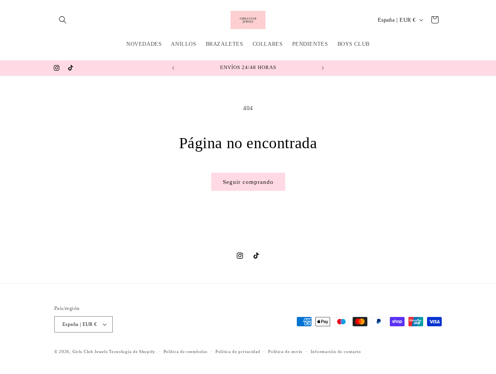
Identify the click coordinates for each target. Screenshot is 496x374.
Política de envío (285, 351)
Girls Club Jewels (90, 351)
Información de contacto (336, 351)
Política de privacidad (237, 351)
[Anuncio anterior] (173, 68)
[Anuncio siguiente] (322, 68)
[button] (62, 19)
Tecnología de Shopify (132, 351)
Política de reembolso (186, 351)
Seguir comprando (248, 182)
